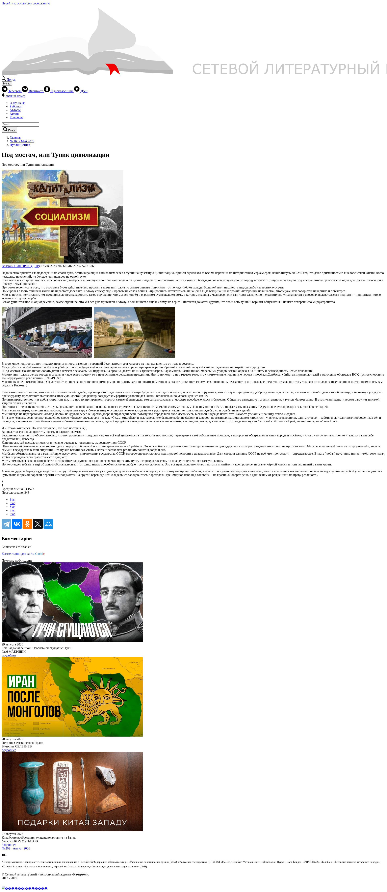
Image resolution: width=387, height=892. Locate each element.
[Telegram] (6, 524)
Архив (14, 113)
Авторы (15, 110)
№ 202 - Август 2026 (16, 848)
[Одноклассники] (27, 524)
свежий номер (15, 96)
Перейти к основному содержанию (26, 3)
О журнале (17, 102)
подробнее (9, 655)
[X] (38, 524)
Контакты (16, 117)
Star (12, 499)
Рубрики (16, 106)
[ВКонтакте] (17, 524)
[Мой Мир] (48, 524)
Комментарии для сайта (23, 553)
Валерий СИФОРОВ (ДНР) (21, 266)
